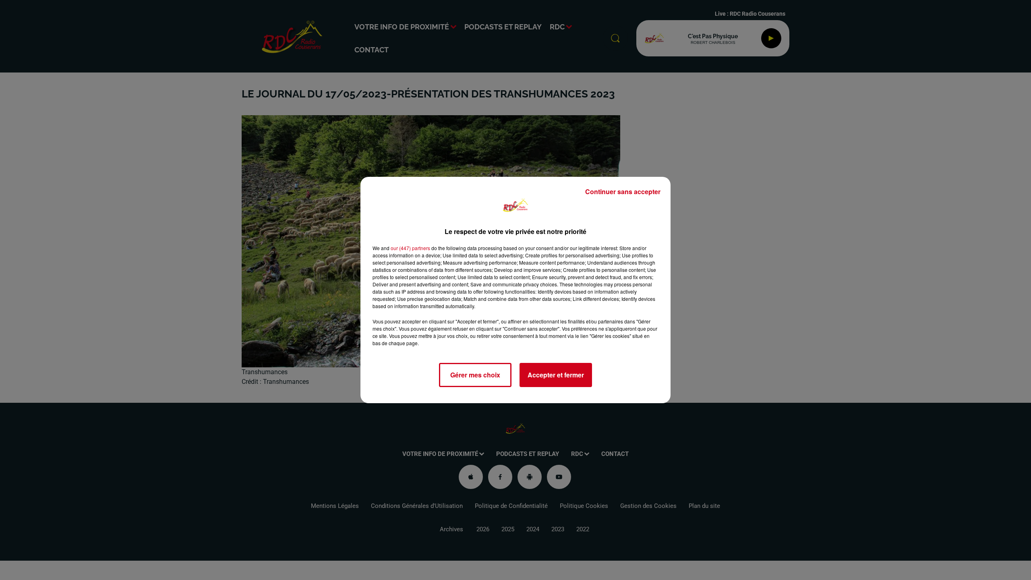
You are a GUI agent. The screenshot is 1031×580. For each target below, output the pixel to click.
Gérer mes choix (475, 374)
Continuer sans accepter (622, 191)
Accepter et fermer (556, 374)
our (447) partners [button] (410, 247)
